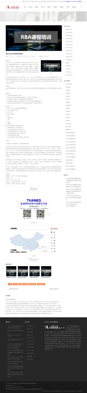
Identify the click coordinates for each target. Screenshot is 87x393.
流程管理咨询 (34, 389)
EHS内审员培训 (69, 163)
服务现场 (61, 7)
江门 (58, 1)
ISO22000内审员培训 (70, 135)
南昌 (42, 1)
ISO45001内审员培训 (70, 148)
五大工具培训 (69, 84)
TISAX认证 (68, 69)
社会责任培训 (41, 284)
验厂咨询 (43, 7)
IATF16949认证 (69, 32)
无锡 (33, 1)
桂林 (64, 1)
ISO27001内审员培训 (70, 157)
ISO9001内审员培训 (70, 132)
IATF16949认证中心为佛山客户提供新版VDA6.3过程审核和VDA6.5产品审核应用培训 (73, 191)
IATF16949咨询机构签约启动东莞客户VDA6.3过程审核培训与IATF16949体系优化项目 (15, 346)
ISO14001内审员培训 (70, 144)
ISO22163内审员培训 (70, 141)
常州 (61, 1)
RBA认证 (68, 62)
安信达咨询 (12, 389)
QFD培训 (68, 117)
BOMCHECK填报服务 (70, 169)
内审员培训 (46, 56)
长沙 (39, 1)
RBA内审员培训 (17, 284)
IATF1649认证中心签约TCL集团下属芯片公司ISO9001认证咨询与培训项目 (15, 374)
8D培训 (67, 114)
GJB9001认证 (69, 29)
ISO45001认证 (69, 56)
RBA (10, 284)
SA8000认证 (68, 66)
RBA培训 (25, 284)
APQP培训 (68, 93)
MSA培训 (68, 96)
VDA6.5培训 (68, 126)
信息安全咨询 (28, 389)
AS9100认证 (30, 332)
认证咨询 (30, 7)
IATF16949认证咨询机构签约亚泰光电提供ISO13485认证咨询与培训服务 (15, 352)
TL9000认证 (68, 72)
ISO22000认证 (69, 41)
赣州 (45, 1)
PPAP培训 (68, 90)
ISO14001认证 (69, 53)
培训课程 (36, 7)
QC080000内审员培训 (71, 151)
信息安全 (49, 7)
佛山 (51, 1)
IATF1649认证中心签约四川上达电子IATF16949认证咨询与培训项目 (73, 197)
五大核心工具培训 (20, 389)
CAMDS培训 (68, 105)
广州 (29, 1)
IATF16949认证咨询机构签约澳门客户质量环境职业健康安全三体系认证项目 (73, 180)
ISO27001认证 (69, 47)
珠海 (54, 1)
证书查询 (8, 389)
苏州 (26, 1)
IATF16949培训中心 (25, 56)
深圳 (23, 1)
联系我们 (74, 7)
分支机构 (40, 389)
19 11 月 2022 (11, 56)
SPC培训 (67, 99)
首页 (25, 7)
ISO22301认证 (69, 44)
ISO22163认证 (69, 75)
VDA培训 (68, 120)
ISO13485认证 (69, 35)
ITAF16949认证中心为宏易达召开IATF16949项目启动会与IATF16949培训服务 (73, 204)
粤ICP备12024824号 (10, 385)
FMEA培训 (68, 87)
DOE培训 (68, 111)
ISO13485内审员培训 (70, 138)
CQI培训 (67, 108)
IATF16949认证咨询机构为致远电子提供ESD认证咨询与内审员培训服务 (15, 368)
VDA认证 (61, 391)
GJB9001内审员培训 (70, 166)
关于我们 (68, 7)
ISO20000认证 (69, 38)
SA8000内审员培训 (70, 154)
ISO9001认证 (69, 50)
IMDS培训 (68, 102)
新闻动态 (55, 7)
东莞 (36, 1)
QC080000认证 (69, 59)
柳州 (48, 1)
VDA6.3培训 (68, 123)
